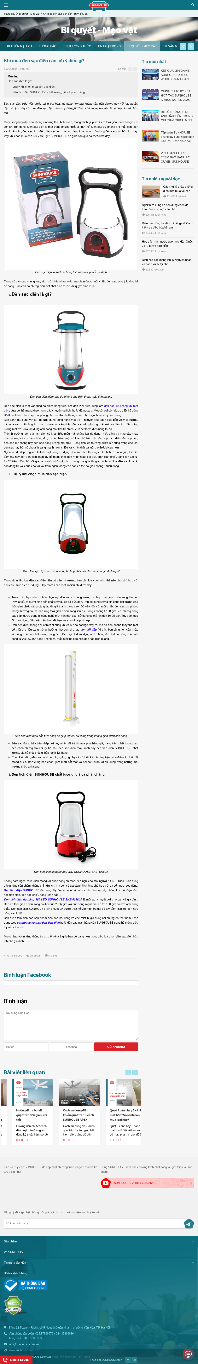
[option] (20, 46)
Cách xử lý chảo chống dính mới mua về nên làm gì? (178, 191)
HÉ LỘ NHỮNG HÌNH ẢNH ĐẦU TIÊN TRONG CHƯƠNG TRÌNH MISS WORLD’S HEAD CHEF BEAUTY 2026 (177, 116)
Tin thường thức (77, 46)
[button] (183, 46)
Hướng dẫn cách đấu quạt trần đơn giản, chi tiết (23, 1115)
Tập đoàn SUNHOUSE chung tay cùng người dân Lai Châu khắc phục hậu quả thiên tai (177, 137)
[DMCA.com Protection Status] (13, 1314)
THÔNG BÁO (47, 46)
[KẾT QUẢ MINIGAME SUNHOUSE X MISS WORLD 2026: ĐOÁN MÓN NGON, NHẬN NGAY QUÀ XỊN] (150, 74)
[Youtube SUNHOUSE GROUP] (134, 1361)
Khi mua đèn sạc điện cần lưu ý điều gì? (65, 13)
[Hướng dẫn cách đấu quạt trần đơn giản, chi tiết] (24, 1092)
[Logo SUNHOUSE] (99, 10)
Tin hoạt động (109, 46)
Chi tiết (13, 1140)
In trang (52, 956)
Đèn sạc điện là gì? (20, 81)
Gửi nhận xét (116, 1046)
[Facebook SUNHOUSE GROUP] (128, 1361)
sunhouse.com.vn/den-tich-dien (38, 922)
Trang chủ (9, 13)
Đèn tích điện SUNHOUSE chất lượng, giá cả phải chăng (49, 92)
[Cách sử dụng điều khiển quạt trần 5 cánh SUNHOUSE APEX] (71, 1092)
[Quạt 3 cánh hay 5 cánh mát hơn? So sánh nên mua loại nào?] (117, 1092)
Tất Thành (83, 1356)
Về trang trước (14, 956)
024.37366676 (44, 1333)
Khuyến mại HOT (19, 46)
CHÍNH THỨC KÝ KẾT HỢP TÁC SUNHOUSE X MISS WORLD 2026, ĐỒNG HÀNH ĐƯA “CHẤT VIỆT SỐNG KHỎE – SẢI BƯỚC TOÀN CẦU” (176, 96)
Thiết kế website (62, 1356)
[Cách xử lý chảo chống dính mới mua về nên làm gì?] (151, 192)
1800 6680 (36, 1338)
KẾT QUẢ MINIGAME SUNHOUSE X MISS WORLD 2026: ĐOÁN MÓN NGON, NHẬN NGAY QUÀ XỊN (175, 75)
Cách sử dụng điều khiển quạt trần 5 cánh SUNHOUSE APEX (70, 1115)
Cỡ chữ (121, 69)
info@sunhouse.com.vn (24, 1344)
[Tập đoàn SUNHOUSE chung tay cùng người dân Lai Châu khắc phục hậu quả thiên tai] (150, 136)
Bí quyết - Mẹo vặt (29, 13)
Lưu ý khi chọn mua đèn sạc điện (34, 86)
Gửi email (35, 956)
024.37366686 (65, 1333)
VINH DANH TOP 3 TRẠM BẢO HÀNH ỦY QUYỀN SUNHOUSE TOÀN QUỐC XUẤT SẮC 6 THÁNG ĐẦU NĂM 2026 (177, 157)
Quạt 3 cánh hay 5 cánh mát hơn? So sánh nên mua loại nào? (117, 1115)
